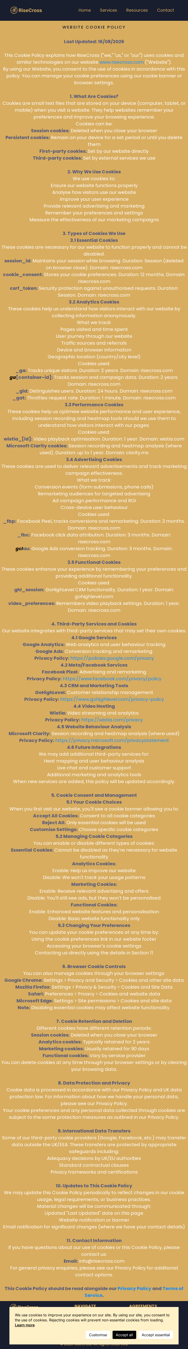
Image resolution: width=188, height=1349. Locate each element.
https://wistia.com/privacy (112, 720)
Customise (98, 1335)
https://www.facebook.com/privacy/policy (112, 679)
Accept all (124, 1335)
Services (108, 10)
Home (85, 10)
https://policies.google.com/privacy (112, 658)
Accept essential (156, 1335)
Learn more (25, 1325)
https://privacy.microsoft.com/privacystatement (112, 740)
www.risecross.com (122, 62)
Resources (137, 10)
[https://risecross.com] (30, 10)
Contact (165, 10)
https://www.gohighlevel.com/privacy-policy (112, 699)
